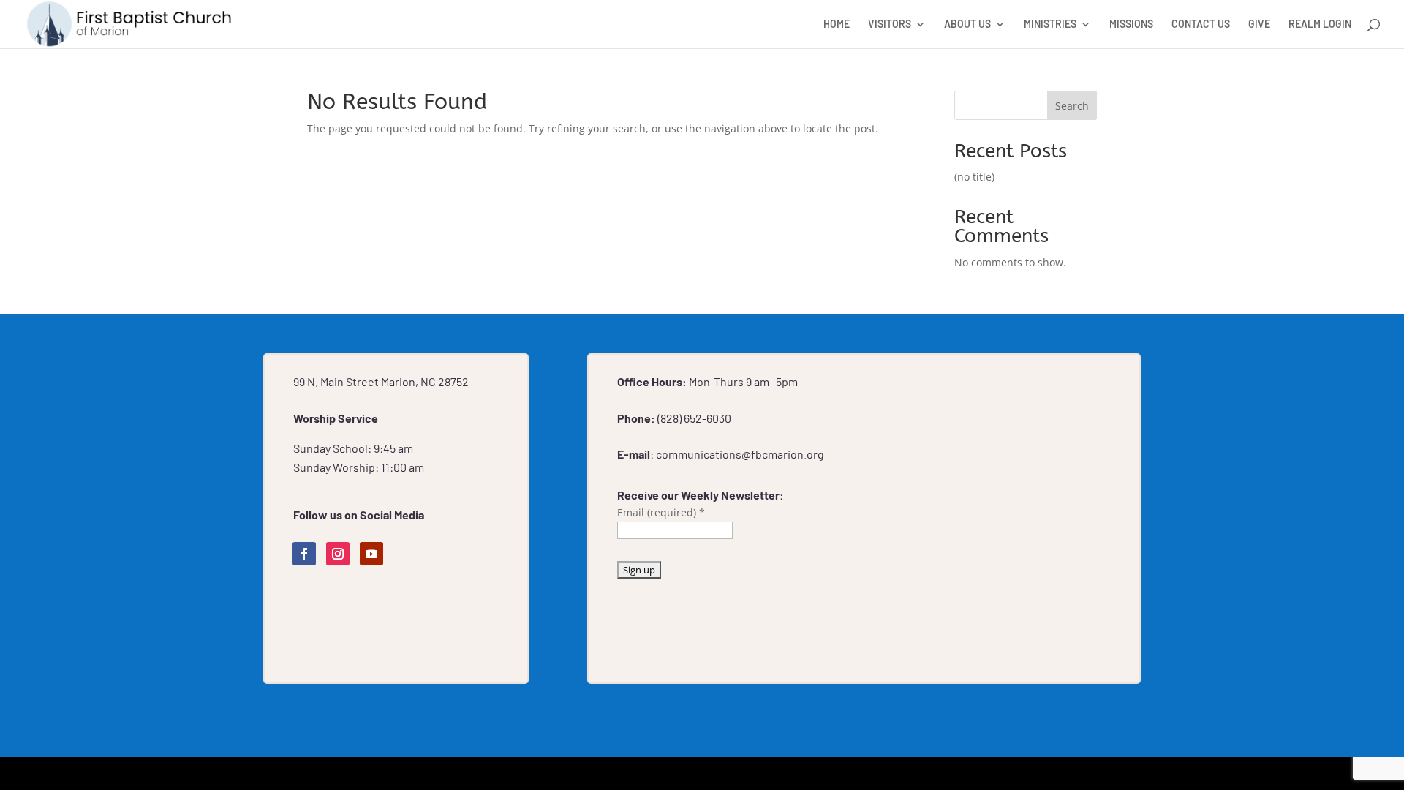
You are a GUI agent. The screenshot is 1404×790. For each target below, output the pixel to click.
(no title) (974, 177)
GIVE (1259, 24)
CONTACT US (1200, 24)
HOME (836, 24)
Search (1072, 106)
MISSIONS (1131, 24)
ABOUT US (967, 24)
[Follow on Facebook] (304, 553)
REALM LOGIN (1319, 24)
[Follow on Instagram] (338, 553)
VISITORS (889, 24)
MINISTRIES (1050, 24)
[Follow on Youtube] (371, 553)
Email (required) (661, 512)
